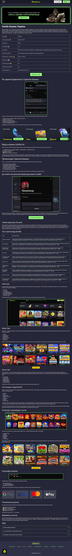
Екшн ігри (30, 546)
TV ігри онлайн (12, 546)
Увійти (65, 1)
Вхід (24, 546)
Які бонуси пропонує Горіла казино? (12, 534)
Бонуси (19, 546)
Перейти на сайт (24, 17)
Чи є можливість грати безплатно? (12, 531)
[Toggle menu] (3, 2)
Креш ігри (46, 546)
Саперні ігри (60, 546)
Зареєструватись (18, 139)
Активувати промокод (36, 217)
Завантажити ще (36, 467)
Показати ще (36, 367)
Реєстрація (58, 1)
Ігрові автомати (38, 546)
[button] (68, 134)
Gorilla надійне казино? (9, 527)
